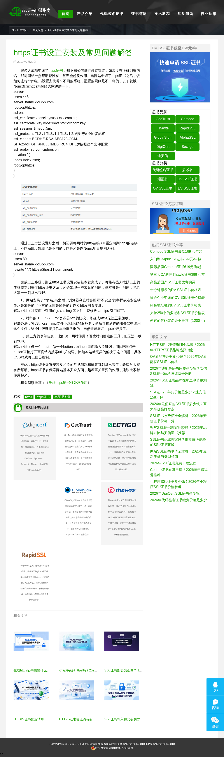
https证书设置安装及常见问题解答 (73, 52)
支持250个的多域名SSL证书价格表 (177, 313)
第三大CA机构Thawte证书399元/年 (177, 274)
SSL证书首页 (20, 30)
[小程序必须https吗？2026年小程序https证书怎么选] (76, 641)
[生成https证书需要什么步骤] (31, 641)
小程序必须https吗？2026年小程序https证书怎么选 (96, 670)
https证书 (56, 70)
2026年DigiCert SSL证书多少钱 (175, 493)
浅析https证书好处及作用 (68, 383)
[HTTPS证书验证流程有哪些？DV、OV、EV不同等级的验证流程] (76, 690)
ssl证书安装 (62, 397)
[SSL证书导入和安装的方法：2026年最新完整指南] (121, 690)
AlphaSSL (188, 137)
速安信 (163, 156)
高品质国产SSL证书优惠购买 (172, 282)
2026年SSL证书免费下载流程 (173, 463)
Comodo (187, 119)
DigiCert (162, 147)
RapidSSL (187, 128)
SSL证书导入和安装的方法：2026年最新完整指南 (140, 719)
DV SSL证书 (187, 179)
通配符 (163, 179)
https (28, 397)
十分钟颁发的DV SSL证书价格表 (175, 290)
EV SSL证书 (187, 188)
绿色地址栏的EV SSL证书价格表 (175, 305)
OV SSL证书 (163, 188)
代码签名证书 (162, 170)
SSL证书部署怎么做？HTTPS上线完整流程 (135, 670)
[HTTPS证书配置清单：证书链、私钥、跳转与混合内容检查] (31, 690)
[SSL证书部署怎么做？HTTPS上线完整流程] (121, 641)
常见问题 (38, 30)
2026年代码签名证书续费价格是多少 (178, 500)
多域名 (187, 170)
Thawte (163, 128)
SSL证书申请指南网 (88, 744)
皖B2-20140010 (135, 744)
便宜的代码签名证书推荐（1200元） (178, 320)
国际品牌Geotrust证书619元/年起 (175, 267)
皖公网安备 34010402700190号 (114, 748)
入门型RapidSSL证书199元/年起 (175, 259)
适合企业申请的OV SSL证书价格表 (177, 297)
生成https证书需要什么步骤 (33, 670)
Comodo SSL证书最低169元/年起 (176, 251)
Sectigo (187, 147)
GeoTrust (163, 119)
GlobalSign (163, 137)
